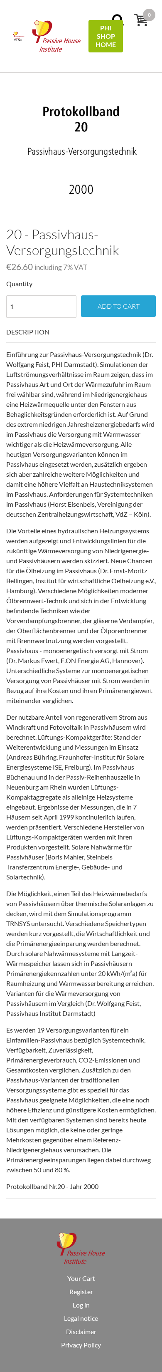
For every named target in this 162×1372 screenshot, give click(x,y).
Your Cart (81, 1278)
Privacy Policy (81, 1345)
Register (81, 1291)
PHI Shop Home (106, 36)
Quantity (19, 283)
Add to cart (119, 306)
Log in (81, 1305)
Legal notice (81, 1318)
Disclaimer (81, 1331)
